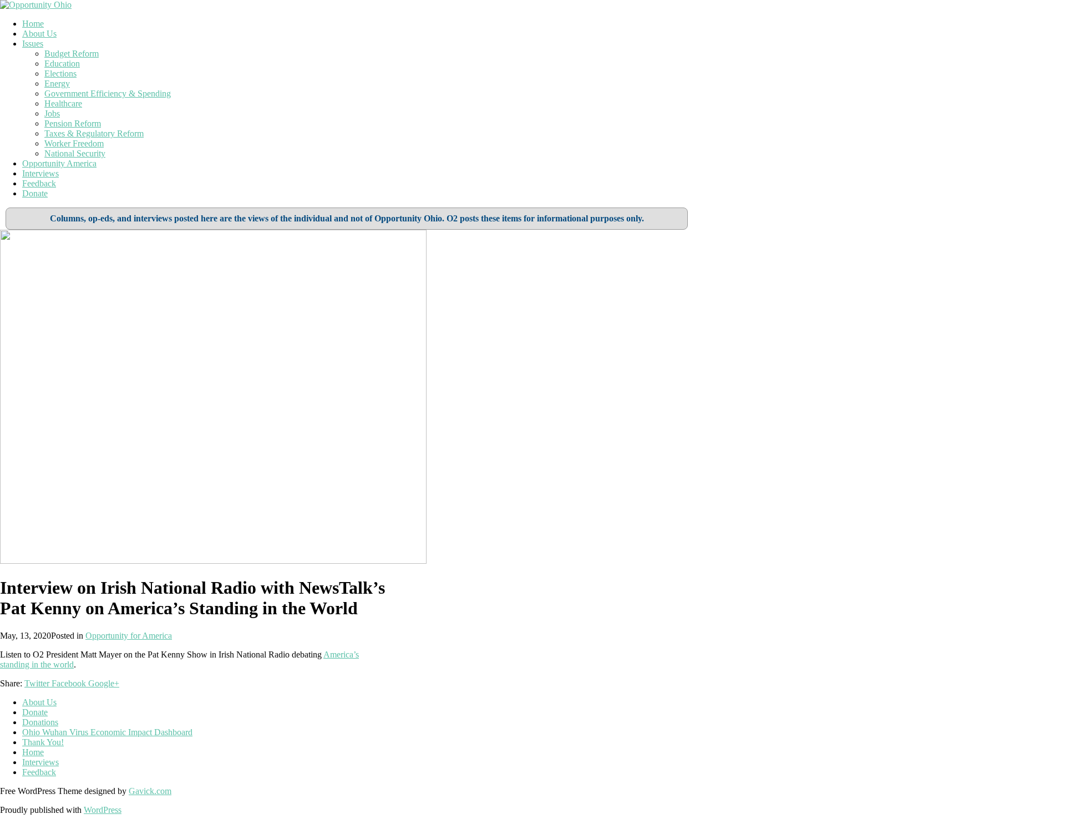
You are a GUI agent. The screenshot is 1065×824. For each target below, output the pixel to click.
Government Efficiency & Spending (107, 93)
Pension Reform (72, 123)
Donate (35, 193)
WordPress (102, 810)
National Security (74, 153)
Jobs (52, 113)
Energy (57, 83)
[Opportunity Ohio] (36, 4)
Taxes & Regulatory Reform (94, 133)
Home (33, 23)
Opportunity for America (128, 635)
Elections (60, 73)
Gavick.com (150, 791)
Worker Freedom (74, 143)
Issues (32, 43)
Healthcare (63, 103)
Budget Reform (71, 53)
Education (62, 63)
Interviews (40, 173)
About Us (39, 33)
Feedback (39, 183)
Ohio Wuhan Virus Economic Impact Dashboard (107, 732)
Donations (40, 722)
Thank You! (43, 742)
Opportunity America (59, 163)
